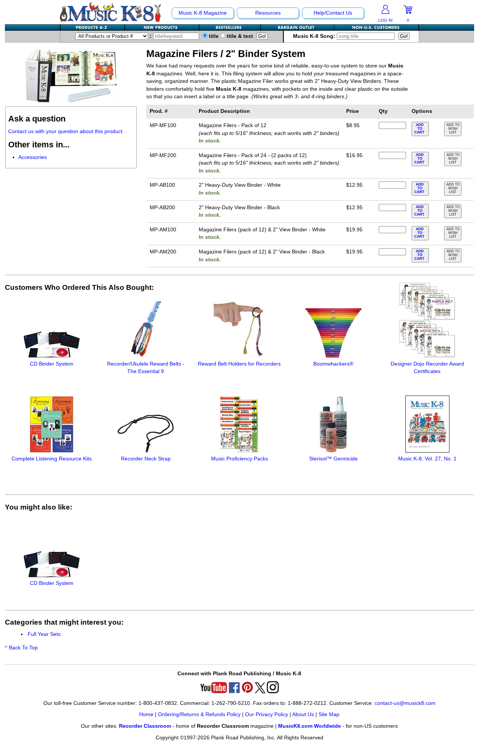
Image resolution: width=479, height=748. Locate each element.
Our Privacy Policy (266, 714)
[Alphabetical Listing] (93, 27)
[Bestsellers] (230, 27)
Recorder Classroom (145, 726)
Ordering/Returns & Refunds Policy (199, 714)
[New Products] (162, 27)
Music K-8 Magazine (203, 13)
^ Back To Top (21, 648)
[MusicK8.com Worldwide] (376, 27)
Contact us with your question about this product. (66, 131)
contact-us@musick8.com (405, 703)
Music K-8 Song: (315, 36)
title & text (239, 36)
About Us (303, 714)
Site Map (328, 714)
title (213, 36)
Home (146, 714)
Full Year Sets (44, 634)
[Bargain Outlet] (297, 27)
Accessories (32, 157)
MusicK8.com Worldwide (309, 726)
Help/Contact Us (333, 13)
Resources (268, 13)
